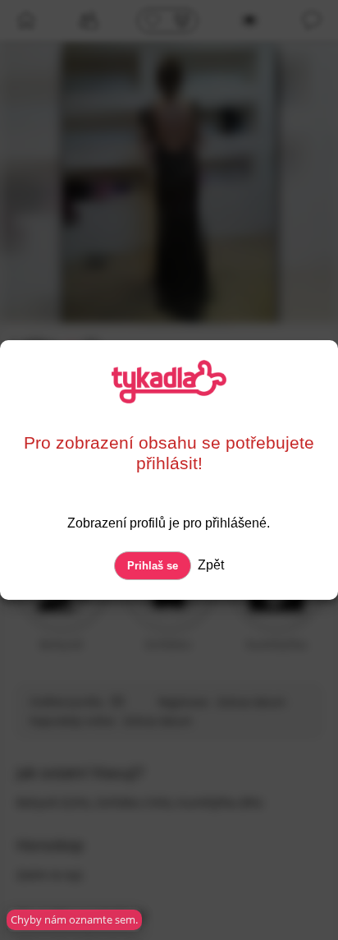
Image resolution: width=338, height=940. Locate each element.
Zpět (209, 565)
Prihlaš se (152, 566)
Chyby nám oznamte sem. (74, 919)
